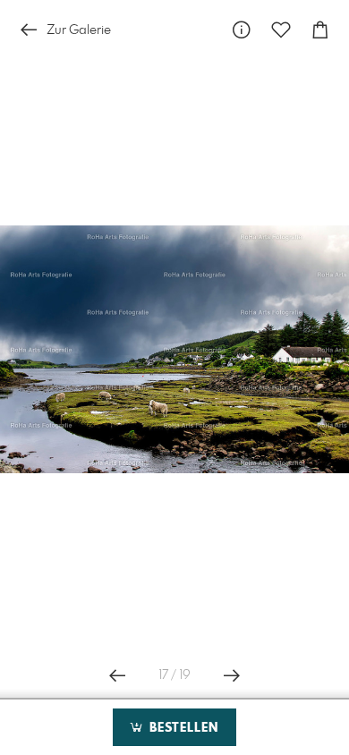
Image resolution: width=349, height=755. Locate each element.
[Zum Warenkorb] (320, 30)
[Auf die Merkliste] (281, 30)
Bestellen (181, 728)
